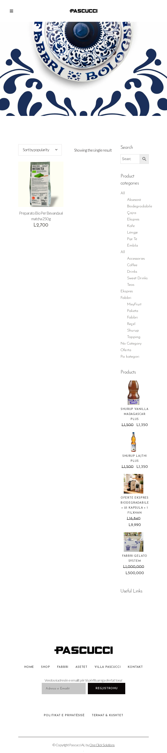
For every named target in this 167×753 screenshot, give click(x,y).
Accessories (136, 259)
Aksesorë (134, 200)
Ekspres (133, 220)
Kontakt (135, 667)
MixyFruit (134, 304)
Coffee (132, 265)
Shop (45, 667)
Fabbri (125, 298)
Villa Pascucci (107, 667)
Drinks (132, 272)
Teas (130, 285)
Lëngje (132, 233)
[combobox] (40, 150)
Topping (133, 337)
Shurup (133, 331)
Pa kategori (129, 357)
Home (29, 667)
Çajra (131, 213)
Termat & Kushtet (107, 715)
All (122, 193)
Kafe (131, 226)
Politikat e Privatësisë (64, 715)
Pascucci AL (77, 745)
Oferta (125, 350)
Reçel (131, 324)
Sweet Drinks (137, 278)
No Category (130, 344)
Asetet (81, 667)
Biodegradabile (139, 206)
